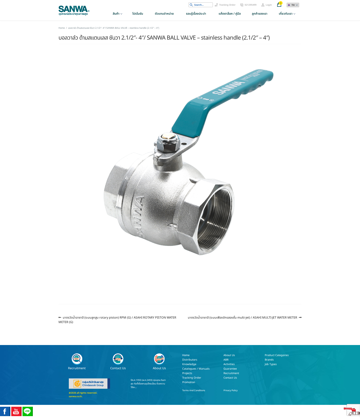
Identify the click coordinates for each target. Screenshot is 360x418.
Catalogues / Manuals (196, 369)
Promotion (188, 382)
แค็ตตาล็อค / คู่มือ (230, 13)
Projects (187, 373)
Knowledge (189, 364)
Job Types (271, 364)
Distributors (189, 360)
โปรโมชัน (137, 13)
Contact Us (118, 368)
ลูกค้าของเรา (259, 13)
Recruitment (77, 368)
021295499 (250, 5)
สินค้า (116, 13)
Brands (269, 360)
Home (61, 28)
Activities (229, 364)
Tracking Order (227, 5)
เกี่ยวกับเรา (285, 13)
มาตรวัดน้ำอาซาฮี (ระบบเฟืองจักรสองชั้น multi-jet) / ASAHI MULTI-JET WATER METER (242, 317)
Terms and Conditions (193, 390)
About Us (159, 368)
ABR (226, 360)
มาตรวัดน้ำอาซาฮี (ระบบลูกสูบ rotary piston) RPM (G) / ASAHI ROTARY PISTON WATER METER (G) (117, 319)
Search (191, 5)
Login (269, 5)
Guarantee (230, 369)
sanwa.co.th (75, 396)
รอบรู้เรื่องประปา (196, 13)
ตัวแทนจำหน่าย (164, 13)
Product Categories (277, 355)
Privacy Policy (231, 390)
